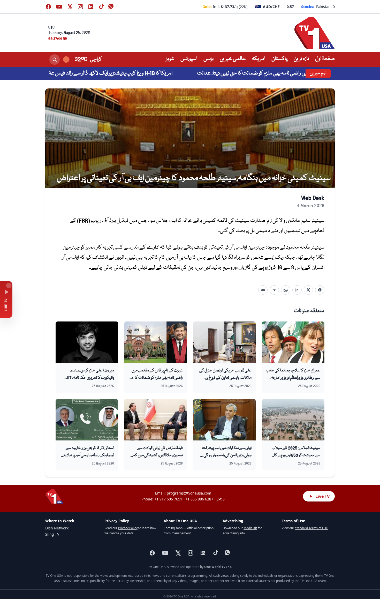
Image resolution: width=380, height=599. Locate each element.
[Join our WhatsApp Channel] (111, 7)
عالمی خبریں (233, 59)
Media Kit (250, 528)
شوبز (170, 59)
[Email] (263, 290)
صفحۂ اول (325, 59)
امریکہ (258, 59)
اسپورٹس (188, 59)
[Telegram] (274, 290)
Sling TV (52, 534)
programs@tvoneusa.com (189, 493)
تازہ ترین (301, 59)
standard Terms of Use (311, 528)
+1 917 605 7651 (168, 499)
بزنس (208, 59)
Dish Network (57, 528)
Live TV (322, 496)
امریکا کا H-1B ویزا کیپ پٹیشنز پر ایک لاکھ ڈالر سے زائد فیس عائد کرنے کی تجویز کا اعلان (115, 73)
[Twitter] (308, 290)
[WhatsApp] (285, 290)
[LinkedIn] (297, 290)
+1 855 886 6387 (199, 499)
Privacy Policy (128, 528)
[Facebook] (319, 290)
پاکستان (279, 59)
